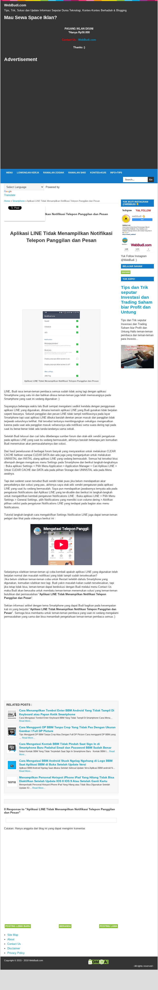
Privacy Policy (16, 952)
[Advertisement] (79, 115)
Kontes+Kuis (98, 172)
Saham (126, 272)
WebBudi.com (15, 5)
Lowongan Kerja (28, 172)
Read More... (25, 721)
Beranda (65, 926)
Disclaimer (13, 948)
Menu (9, 172)
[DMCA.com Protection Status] (98, 963)
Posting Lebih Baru (17, 926)
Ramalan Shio (77, 172)
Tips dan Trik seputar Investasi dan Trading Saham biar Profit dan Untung (136, 299)
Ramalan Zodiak (53, 172)
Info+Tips (116, 172)
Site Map (12, 934)
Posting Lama (108, 926)
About (10, 939)
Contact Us (14, 943)
